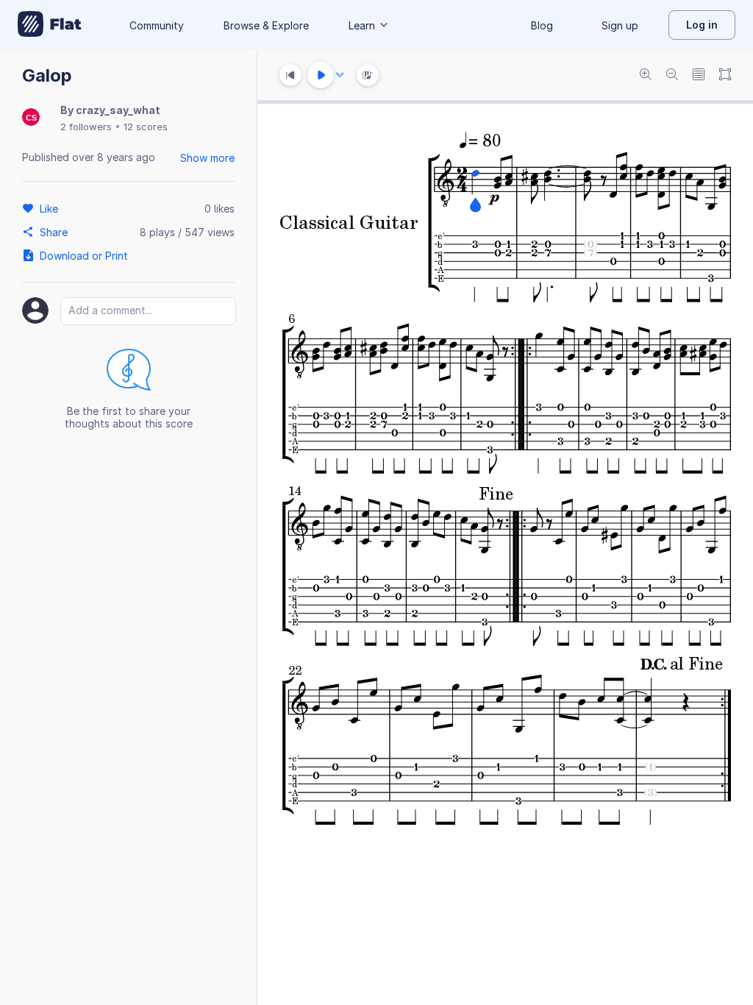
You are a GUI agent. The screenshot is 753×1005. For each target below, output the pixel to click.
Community (156, 25)
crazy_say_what (118, 110)
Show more (207, 158)
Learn (362, 25)
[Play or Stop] (320, 75)
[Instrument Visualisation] (368, 75)
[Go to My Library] (50, 25)
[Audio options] (340, 75)
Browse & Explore (266, 25)
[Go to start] (290, 75)
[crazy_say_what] (31, 118)
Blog (542, 25)
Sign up (620, 25)
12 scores (146, 126)
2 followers (86, 126)
